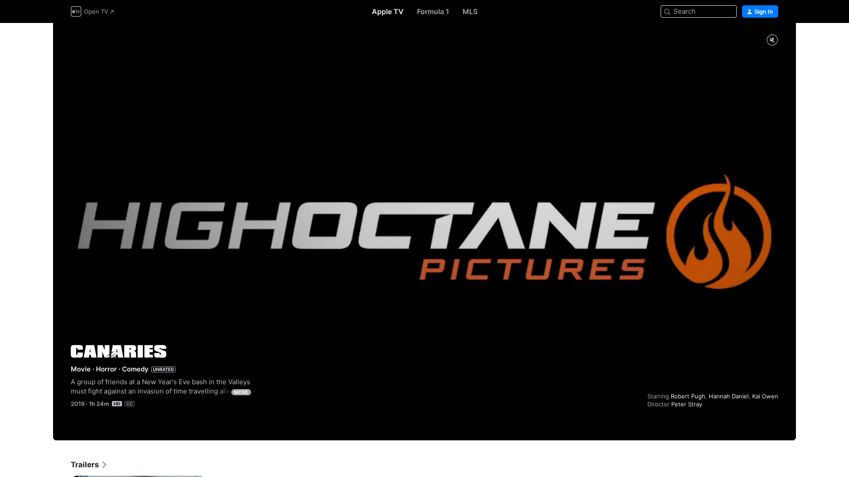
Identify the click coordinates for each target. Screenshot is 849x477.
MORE (241, 392)
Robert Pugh (688, 396)
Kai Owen (765, 396)
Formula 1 (433, 11)
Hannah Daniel (729, 396)
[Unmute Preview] (772, 40)
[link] (89, 464)
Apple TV (388, 11)
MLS (470, 11)
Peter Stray (686, 404)
